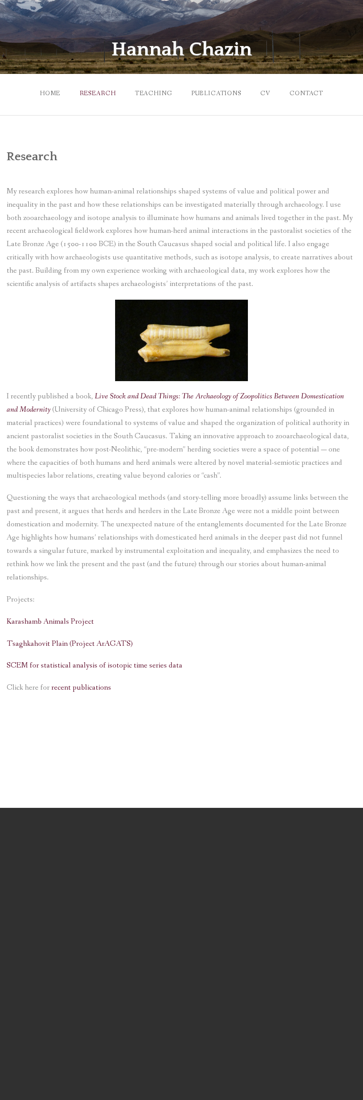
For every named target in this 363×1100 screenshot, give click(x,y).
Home (50, 93)
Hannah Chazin (181, 49)
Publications (216, 93)
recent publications (81, 688)
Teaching (153, 93)
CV (265, 93)
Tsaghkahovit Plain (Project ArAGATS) (70, 644)
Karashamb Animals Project (50, 622)
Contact (306, 93)
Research (98, 93)
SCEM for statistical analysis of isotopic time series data (94, 665)
